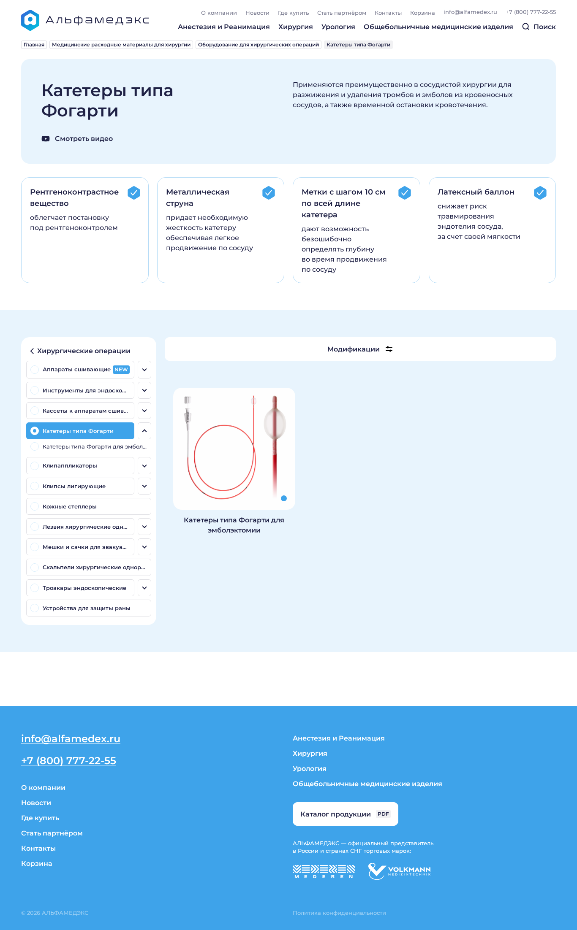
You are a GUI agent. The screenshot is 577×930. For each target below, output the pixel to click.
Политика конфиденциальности (339, 912)
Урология (338, 26)
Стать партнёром (341, 12)
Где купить (293, 12)
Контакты (388, 12)
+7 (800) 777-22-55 (531, 11)
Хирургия (295, 26)
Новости (257, 12)
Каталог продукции (344, 813)
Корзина (422, 12)
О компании (219, 12)
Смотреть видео (83, 138)
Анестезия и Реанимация (224, 26)
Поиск (544, 26)
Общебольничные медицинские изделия (438, 26)
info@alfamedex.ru (470, 11)
